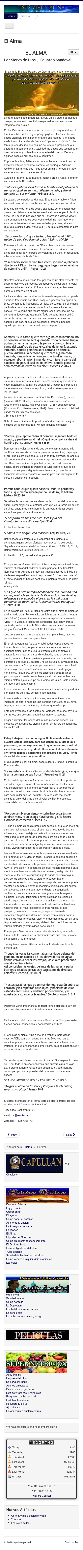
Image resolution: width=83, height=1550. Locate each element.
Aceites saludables (17, 1385)
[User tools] (73, 52)
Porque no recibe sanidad (21, 1396)
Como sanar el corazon (19, 1219)
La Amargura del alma (19, 1226)
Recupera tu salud (16, 1403)
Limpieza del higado (17, 1378)
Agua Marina (13, 1374)
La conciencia (14, 1313)
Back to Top (72, 1542)
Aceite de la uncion (17, 1222)
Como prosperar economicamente (26, 1241)
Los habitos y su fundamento (23, 1309)
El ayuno (11, 1215)
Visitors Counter (41, 1495)
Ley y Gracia (13, 1208)
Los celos (12, 1262)
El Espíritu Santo (16, 1244)
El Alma (11, 1233)
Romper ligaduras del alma (21, 1248)
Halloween (12, 1230)
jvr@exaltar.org (20, 1115)
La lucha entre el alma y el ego (24, 1316)
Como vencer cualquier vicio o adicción (29, 1259)
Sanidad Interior (15, 1298)
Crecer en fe (13, 1211)
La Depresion (14, 1305)
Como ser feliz (14, 1302)
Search (11, 16)
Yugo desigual (14, 1252)
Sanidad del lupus (16, 1382)
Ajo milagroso (14, 1407)
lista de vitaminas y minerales (23, 1393)
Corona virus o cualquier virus (23, 1411)
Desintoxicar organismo (20, 1389)
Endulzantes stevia (17, 1400)
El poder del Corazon (18, 1237)
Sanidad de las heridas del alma (25, 1255)
